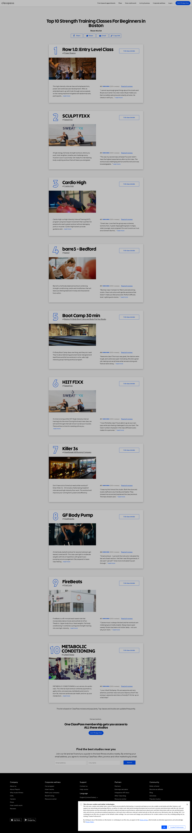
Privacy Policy (90, 822)
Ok (164, 827)
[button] (187, 804)
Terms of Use (144, 820)
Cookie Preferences (177, 827)
